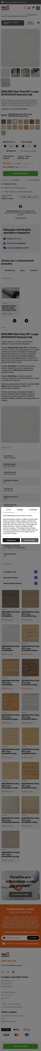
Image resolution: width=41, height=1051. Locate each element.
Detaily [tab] (20, 510)
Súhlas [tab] (8, 510)
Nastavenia (11, 540)
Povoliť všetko (29, 540)
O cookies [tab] (33, 510)
